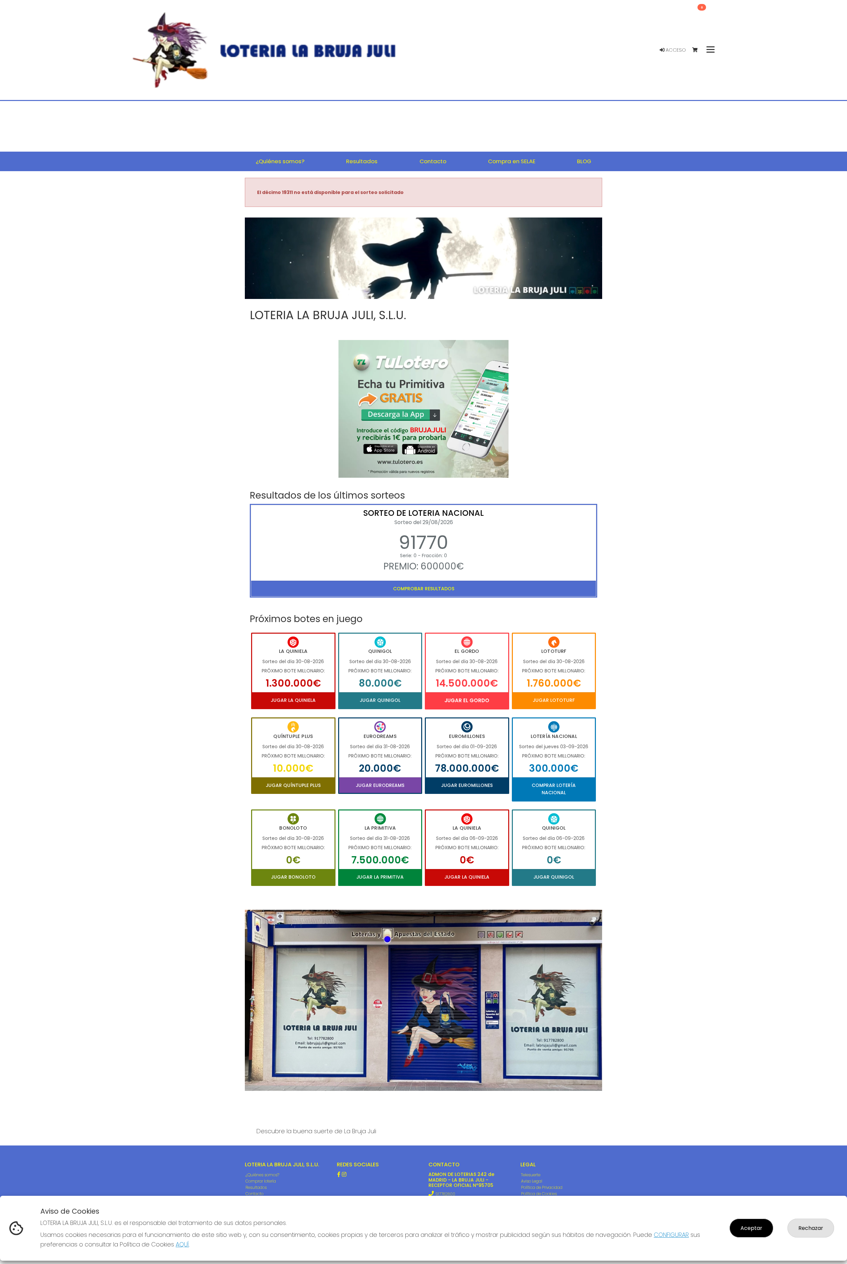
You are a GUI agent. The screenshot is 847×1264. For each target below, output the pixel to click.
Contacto (254, 1193)
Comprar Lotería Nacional (554, 789)
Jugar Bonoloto (293, 877)
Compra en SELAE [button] (511, 161)
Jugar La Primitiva (380, 877)
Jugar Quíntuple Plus (293, 785)
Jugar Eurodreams (380, 785)
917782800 (445, 1194)
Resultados (256, 1187)
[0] (698, 50)
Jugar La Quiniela (293, 700)
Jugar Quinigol (380, 700)
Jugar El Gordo (466, 700)
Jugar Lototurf (554, 700)
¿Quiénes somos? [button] (280, 161)
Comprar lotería (260, 1181)
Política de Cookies (539, 1193)
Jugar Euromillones (467, 785)
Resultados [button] (362, 161)
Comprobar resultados (423, 588)
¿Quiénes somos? (262, 1175)
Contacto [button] (433, 161)
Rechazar (810, 1228)
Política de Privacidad (541, 1187)
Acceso (675, 50)
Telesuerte (530, 1175)
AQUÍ (182, 1244)
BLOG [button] (584, 161)
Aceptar (751, 1228)
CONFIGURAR (671, 1235)
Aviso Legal (531, 1181)
